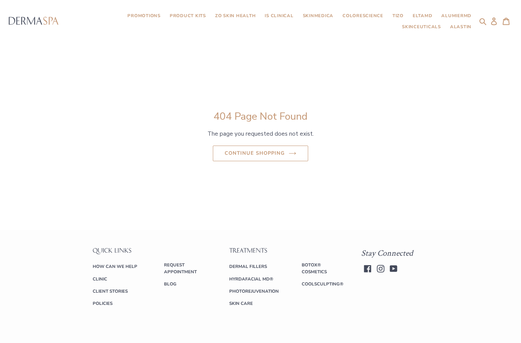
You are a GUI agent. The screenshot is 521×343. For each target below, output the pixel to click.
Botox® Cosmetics (314, 268)
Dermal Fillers (248, 266)
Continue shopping (255, 153)
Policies (103, 303)
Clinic (100, 279)
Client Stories (110, 291)
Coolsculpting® (322, 284)
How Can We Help (115, 266)
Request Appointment (180, 268)
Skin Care (241, 303)
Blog (170, 284)
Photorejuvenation (254, 291)
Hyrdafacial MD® (251, 279)
